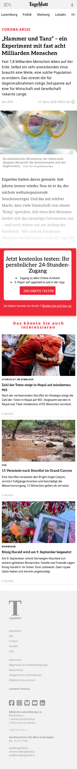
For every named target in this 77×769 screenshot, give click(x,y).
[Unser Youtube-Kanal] (35, 704)
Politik (27, 14)
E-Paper (13, 641)
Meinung (43, 14)
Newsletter (15, 631)
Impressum (15, 660)
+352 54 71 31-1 (18, 730)
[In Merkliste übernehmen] (73, 102)
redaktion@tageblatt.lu (22, 755)
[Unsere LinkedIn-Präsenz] (42, 704)
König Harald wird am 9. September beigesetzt (36, 552)
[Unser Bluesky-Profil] (27, 704)
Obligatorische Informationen (25, 675)
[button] (72, 14)
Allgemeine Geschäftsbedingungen (28, 665)
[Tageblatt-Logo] (15, 614)
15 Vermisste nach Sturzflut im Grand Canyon (37, 471)
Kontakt (13, 646)
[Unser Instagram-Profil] (19, 704)
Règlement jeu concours (22, 680)
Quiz (11, 651)
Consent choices (19, 688)
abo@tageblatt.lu (18, 748)
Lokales (60, 14)
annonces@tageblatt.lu (22, 751)
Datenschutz (16, 670)
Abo (11, 636)
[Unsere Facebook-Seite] (11, 704)
